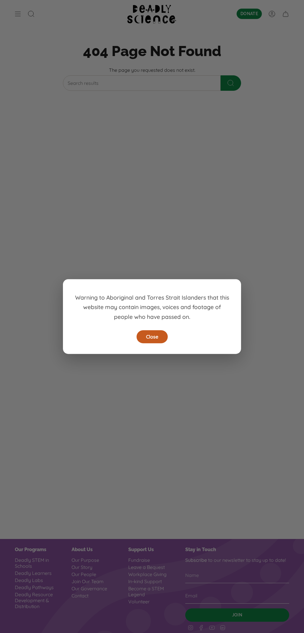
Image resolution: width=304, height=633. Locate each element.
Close (152, 337)
